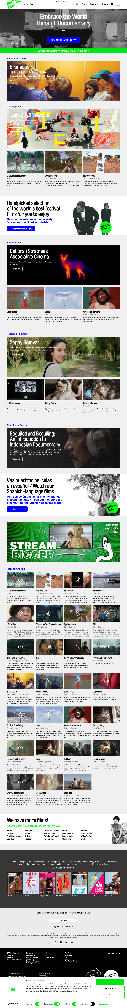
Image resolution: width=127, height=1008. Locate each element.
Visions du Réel (86, 833)
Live (77, 4)
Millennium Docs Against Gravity (46, 896)
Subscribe (68, 955)
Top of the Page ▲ (114, 953)
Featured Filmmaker (18, 333)
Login (105, 4)
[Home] (14, 4)
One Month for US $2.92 (63, 40)
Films (84, 4)
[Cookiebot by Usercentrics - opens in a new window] (13, 1004)
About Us (10, 955)
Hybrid (27, 836)
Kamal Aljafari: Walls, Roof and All (16, 43)
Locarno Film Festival (51, 831)
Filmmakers (50, 957)
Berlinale (10, 831)
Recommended (67, 836)
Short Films (66, 839)
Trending (84, 831)
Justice (28, 839)
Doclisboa (10, 839)
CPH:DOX (10, 833)
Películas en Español (51, 836)
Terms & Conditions (14, 959)
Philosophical (49, 839)
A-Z (47, 955)
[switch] (57, 1004)
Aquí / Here (17, 509)
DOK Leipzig (29, 831)
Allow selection (110, 988)
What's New (30, 959)
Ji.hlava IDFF (91, 895)
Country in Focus (17, 425)
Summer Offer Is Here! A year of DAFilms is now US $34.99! (63, 51)
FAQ (66, 957)
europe (65, 1)
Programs (94, 4)
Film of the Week (16, 58)
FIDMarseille (75, 895)
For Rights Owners (71, 961)
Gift (66, 959)
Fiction (27, 833)
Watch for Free (86, 836)
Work (83, 839)
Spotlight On (14, 106)
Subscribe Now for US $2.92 (21, 229)
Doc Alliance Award (14, 836)
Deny (110, 995)
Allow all (110, 982)
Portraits (65, 831)
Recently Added (16, 568)
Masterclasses (49, 833)
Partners (10, 957)
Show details (103, 1004)
